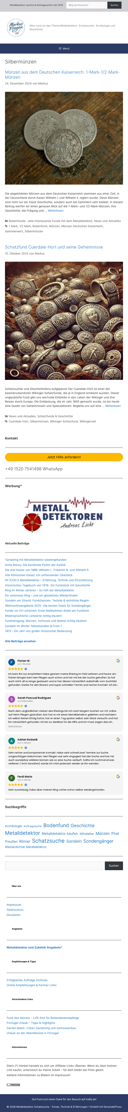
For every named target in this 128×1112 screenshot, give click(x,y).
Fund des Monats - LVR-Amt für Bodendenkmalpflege (43, 1018)
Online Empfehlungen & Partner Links (31, 985)
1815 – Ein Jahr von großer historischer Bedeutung (38, 631)
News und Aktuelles (107, 221)
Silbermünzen (34, 231)
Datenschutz (15, 909)
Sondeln (74, 841)
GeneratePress (113, 1106)
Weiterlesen (56, 210)
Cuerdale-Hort (18, 421)
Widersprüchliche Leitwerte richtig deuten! (33, 615)
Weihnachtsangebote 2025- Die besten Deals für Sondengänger (48, 605)
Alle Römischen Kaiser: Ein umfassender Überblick (38, 575)
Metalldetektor (22, 833)
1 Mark (13, 226)
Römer (24, 841)
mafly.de (91, 1099)
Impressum (14, 904)
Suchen (114, 5)
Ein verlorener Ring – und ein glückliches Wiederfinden (41, 595)
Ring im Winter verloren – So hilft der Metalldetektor (39, 590)
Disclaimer (13, 915)
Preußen (11, 841)
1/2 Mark (25, 226)
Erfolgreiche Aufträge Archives (27, 980)
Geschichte (83, 825)
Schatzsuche (48, 840)
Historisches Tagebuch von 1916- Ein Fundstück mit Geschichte (47, 585)
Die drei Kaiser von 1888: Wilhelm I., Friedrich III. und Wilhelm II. (47, 570)
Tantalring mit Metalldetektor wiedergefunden (35, 559)
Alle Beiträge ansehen (20, 641)
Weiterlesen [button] (15, 726)
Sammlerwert (14, 231)
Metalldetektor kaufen (60, 833)
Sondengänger (98, 841)
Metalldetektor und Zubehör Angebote (34, 947)
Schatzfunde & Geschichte (55, 416)
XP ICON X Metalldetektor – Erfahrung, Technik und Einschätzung (48, 580)
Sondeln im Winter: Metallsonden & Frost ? (33, 626)
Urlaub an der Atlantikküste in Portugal (33, 1033)
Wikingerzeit (88, 421)
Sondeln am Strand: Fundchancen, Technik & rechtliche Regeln (47, 600)
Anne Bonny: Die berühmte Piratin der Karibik (35, 565)
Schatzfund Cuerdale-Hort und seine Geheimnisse (54, 247)
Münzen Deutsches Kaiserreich (82, 226)
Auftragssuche (33, 826)
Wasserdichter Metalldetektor (26, 847)
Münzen (54, 226)
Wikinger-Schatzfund (64, 421)
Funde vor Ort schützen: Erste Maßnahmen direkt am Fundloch (47, 610)
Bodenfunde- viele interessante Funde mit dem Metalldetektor (50, 221)
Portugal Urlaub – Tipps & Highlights (31, 1023)
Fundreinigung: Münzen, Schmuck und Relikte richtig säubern (46, 621)
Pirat (115, 833)
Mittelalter (87, 833)
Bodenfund (39, 226)
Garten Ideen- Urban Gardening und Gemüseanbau (41, 1028)
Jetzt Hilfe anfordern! (64, 457)
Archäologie (13, 826)
